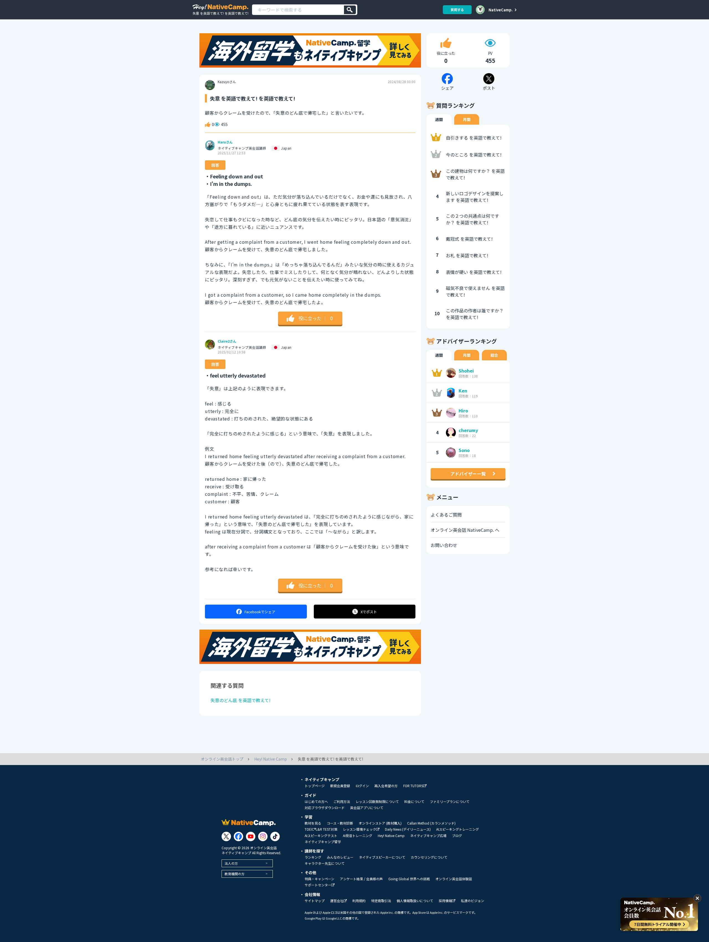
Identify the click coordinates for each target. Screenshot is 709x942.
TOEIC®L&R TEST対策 (321, 829)
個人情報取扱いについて (415, 900)
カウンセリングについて (429, 857)
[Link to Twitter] (226, 836)
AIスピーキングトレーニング (457, 829)
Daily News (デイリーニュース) (408, 829)
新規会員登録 (340, 785)
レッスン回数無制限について (377, 801)
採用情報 (445, 901)
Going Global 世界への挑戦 (409, 879)
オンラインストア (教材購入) (380, 823)
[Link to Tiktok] (275, 836)
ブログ (457, 835)
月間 (467, 119)
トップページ (315, 785)
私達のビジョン (472, 900)
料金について (414, 801)
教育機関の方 (235, 873)
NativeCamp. (501, 9)
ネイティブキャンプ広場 (428, 835)
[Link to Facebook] (238, 836)
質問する (457, 9)
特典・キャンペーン (319, 879)
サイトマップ (315, 900)
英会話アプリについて (366, 807)
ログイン (362, 785)
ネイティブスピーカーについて (382, 857)
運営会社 (336, 901)
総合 (494, 355)
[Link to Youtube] (250, 836)
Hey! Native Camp (391, 835)
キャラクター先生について (325, 863)
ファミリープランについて (449, 801)
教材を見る (313, 823)
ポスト (369, 611)
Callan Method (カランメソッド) (431, 823)
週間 (439, 119)
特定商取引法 (381, 900)
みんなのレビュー (340, 857)
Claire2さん (227, 341)
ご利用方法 (341, 801)
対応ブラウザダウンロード (325, 807)
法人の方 (231, 863)
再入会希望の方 (386, 785)
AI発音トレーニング (357, 835)
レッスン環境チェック (359, 829)
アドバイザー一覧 (468, 473)
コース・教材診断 (340, 823)
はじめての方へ (316, 801)
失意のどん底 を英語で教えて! (240, 700)
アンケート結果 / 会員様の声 (361, 879)
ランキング (313, 857)
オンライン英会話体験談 (453, 879)
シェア (260, 611)
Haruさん (225, 142)
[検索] (350, 10)
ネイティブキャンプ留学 (323, 841)
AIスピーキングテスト (321, 835)
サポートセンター (318, 885)
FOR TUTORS (413, 786)
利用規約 (359, 900)
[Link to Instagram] (263, 836)
